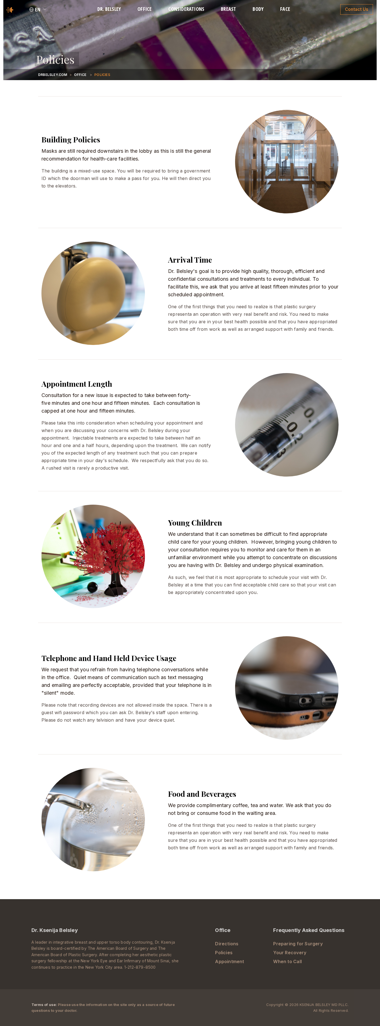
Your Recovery (289, 952)
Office (144, 9)
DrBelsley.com (52, 75)
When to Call (287, 961)
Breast (228, 9)
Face (285, 9)
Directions (226, 943)
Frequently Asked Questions (308, 930)
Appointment (229, 961)
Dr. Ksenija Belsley (54, 930)
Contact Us (356, 9)
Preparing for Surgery (298, 943)
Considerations (186, 9)
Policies (224, 952)
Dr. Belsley (109, 9)
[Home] (10, 9)
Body (258, 9)
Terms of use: (44, 1004)
